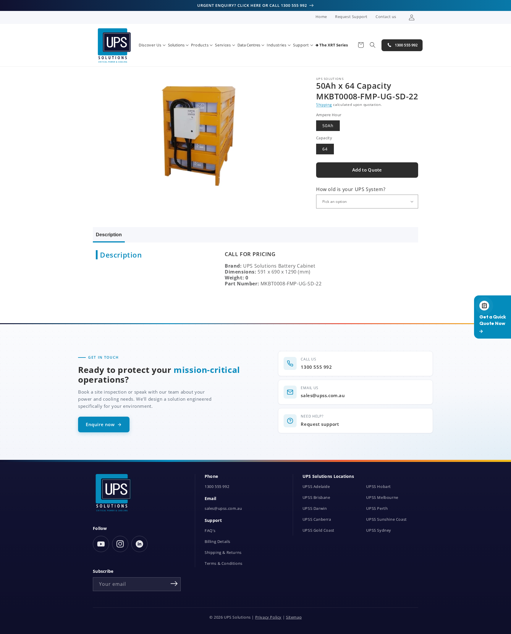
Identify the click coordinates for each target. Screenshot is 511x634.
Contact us (386, 16)
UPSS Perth (377, 508)
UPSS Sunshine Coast (386, 519)
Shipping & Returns (223, 552)
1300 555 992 (217, 486)
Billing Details (217, 541)
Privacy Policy (268, 617)
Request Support (351, 16)
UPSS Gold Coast (318, 530)
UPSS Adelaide (316, 486)
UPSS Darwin (315, 508)
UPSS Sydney (378, 530)
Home (321, 16)
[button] (152, 45)
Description (109, 234)
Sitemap (294, 617)
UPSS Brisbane (316, 497)
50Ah (328, 125)
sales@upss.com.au (223, 508)
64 (325, 149)
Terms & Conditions (223, 563)
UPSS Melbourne (382, 497)
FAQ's (210, 530)
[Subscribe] (174, 583)
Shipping (324, 104)
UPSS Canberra (317, 519)
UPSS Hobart (378, 486)
